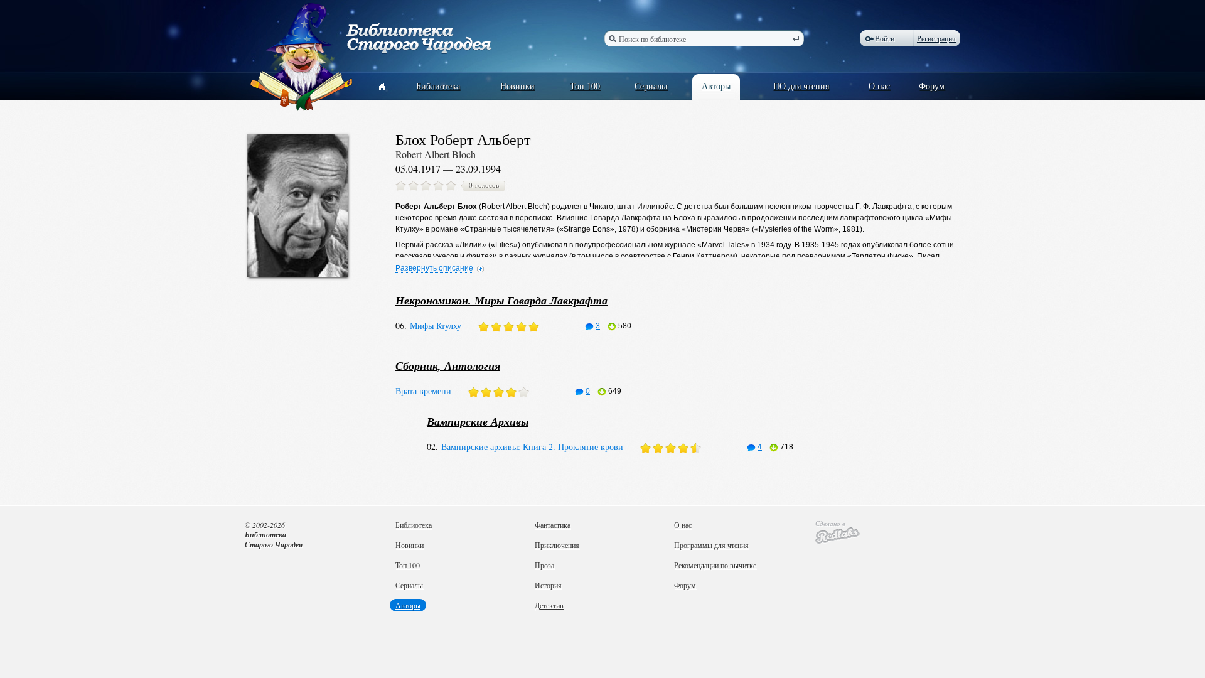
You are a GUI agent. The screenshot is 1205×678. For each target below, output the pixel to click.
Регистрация (936, 38)
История (548, 585)
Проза (544, 565)
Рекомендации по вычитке (715, 565)
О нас (879, 86)
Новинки (517, 86)
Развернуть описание (434, 268)
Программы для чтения (711, 545)
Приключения (557, 545)
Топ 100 (585, 86)
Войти (884, 38)
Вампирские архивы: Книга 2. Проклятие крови (532, 447)
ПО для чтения (801, 86)
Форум (932, 86)
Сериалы (651, 86)
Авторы (716, 86)
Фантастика (552, 525)
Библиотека (438, 86)
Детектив (549, 605)
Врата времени (423, 391)
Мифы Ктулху (435, 325)
